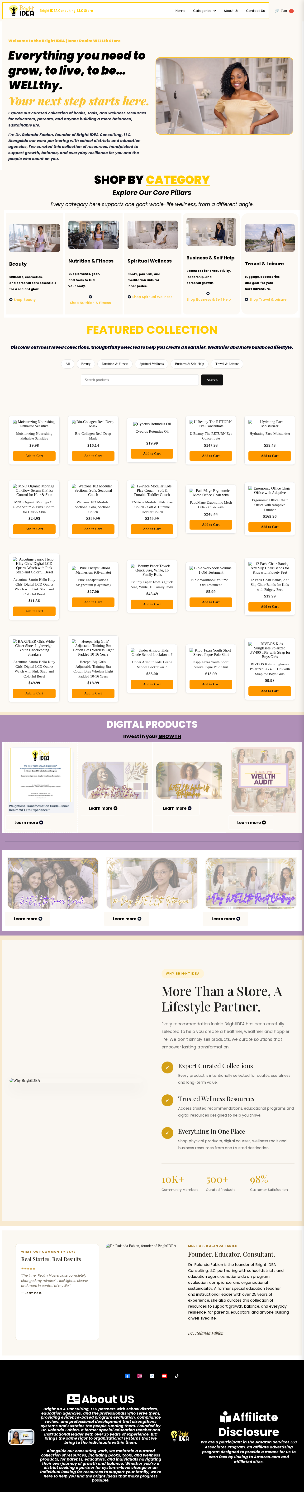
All (68, 364)
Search (212, 380)
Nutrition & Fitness (115, 364)
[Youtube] (164, 1376)
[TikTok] (177, 1376)
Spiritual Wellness (151, 364)
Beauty (85, 364)
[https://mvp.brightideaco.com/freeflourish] (115, 780)
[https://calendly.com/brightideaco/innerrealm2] (53, 883)
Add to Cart (34, 456)
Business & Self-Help (189, 364)
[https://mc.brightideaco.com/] (189, 780)
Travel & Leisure (227, 364)
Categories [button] (202, 10)
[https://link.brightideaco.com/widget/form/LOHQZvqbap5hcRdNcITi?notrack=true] (263, 780)
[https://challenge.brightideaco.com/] (251, 883)
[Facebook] (127, 1376)
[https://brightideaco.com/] (152, 883)
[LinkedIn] (152, 1376)
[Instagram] (139, 1376)
